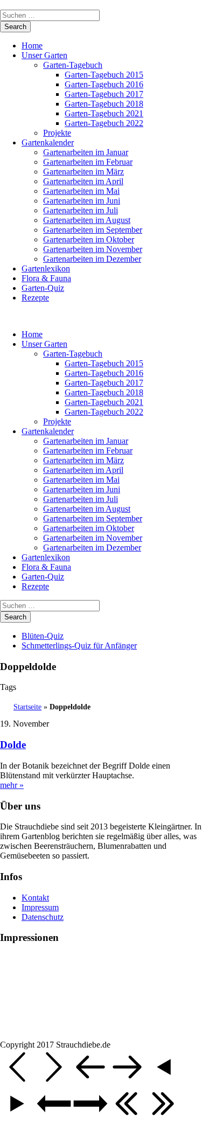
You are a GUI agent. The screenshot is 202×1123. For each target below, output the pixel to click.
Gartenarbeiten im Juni (81, 200)
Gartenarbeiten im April (83, 181)
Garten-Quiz (43, 287)
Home (32, 45)
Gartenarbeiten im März (83, 171)
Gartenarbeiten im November (92, 249)
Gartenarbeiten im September (92, 229)
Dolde (13, 744)
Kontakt (35, 897)
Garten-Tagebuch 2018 (104, 103)
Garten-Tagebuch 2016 (104, 84)
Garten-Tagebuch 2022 (104, 123)
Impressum (40, 907)
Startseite (27, 707)
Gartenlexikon (46, 268)
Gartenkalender (48, 142)
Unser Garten (44, 55)
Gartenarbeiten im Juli (80, 210)
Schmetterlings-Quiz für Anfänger (79, 645)
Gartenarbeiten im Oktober (88, 239)
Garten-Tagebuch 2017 (104, 94)
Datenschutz (43, 917)
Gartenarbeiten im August (86, 220)
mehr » (12, 785)
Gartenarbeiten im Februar (88, 161)
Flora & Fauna (46, 278)
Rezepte (35, 297)
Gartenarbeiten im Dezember (92, 258)
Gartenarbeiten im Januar (85, 152)
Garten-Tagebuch (72, 64)
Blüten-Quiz (43, 635)
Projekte (57, 132)
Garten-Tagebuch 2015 (104, 74)
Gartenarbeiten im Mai (81, 191)
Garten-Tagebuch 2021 (104, 113)
